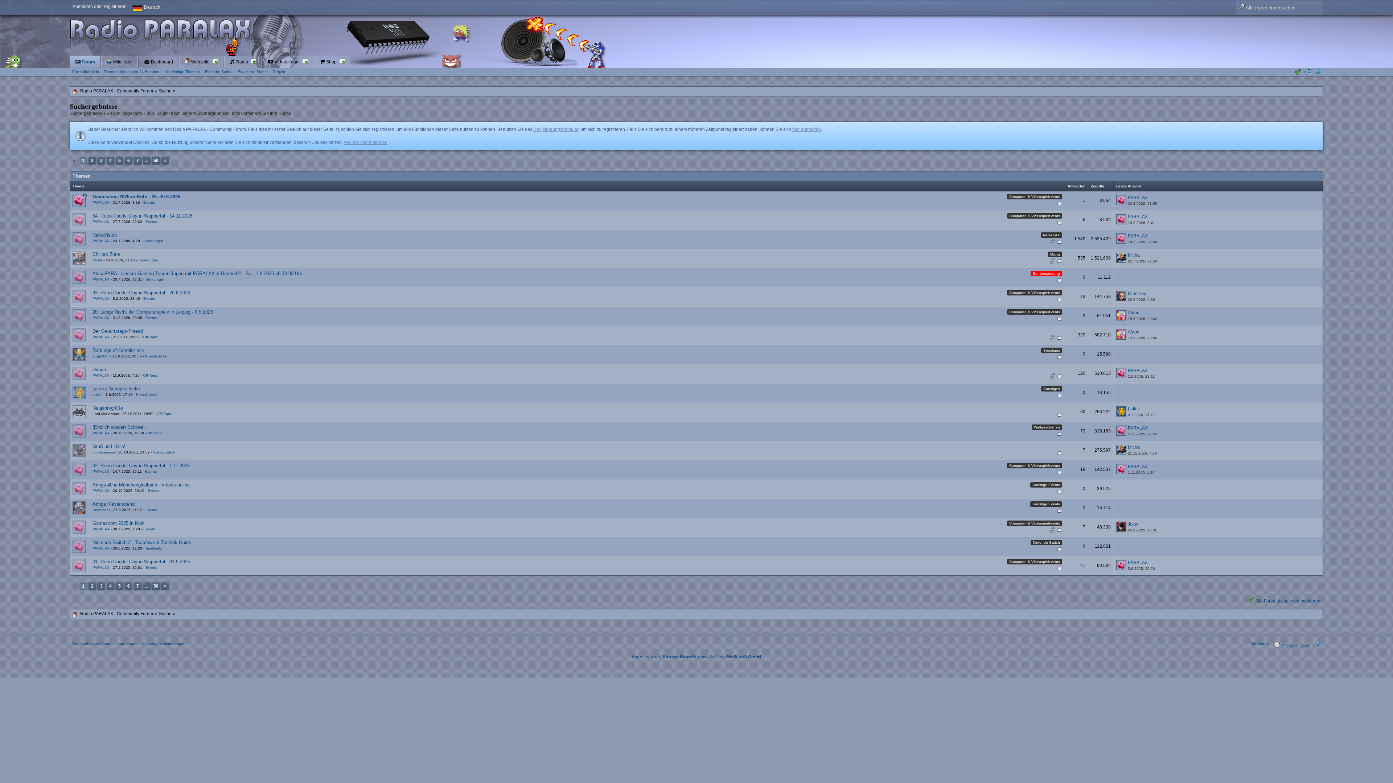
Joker (1133, 524)
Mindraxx (1137, 293)
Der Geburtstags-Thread (118, 331)
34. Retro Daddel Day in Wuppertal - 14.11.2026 (142, 216)
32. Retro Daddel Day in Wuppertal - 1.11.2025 (141, 465)
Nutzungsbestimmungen (162, 644)
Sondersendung (1046, 274)
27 (1043, 262)
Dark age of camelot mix (118, 350)
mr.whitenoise (104, 452)
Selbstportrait (164, 452)
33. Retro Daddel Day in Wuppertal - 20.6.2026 (141, 292)
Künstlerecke (156, 356)
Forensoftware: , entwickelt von (696, 656)
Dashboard (161, 62)
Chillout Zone (106, 254)
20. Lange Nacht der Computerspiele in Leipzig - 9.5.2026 (153, 312)
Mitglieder (122, 62)
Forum (88, 62)
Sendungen (153, 241)
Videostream (287, 62)
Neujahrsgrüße (108, 408)
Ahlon (1133, 312)
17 (1043, 338)
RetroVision (105, 235)
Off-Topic (150, 337)
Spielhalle (153, 548)
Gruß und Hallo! (109, 446)
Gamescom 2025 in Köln (118, 523)
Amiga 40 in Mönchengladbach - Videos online (141, 485)
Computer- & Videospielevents (1034, 197)
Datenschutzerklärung (91, 644)
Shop (331, 62)
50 (156, 160)
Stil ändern (1259, 644)
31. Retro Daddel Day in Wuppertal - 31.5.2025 (141, 561)
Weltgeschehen (1047, 427)
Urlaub (99, 369)
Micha (1055, 254)
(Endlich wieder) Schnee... (120, 427)
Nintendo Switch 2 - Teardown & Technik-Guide (142, 542)
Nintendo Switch (1046, 542)
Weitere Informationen (365, 142)
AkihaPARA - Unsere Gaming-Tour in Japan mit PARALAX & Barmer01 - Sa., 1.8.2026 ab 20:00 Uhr (197, 273)
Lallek (97, 395)
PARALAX (101, 202)
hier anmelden (806, 129)
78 (1043, 242)
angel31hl (101, 356)
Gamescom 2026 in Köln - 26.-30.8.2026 (136, 196)
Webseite (200, 62)
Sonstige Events (1046, 485)
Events (149, 202)
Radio (242, 62)
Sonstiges (1051, 350)
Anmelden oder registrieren (100, 6)
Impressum (126, 644)
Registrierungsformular (555, 129)
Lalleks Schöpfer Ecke (116, 389)
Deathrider (101, 510)
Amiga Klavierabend (114, 504)
